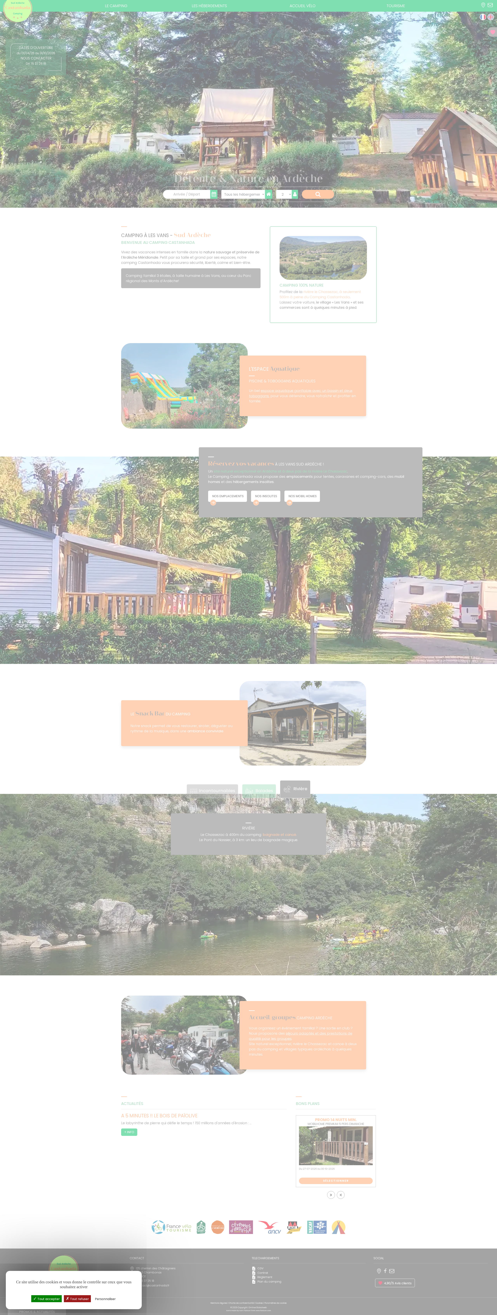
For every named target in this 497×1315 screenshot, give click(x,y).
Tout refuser (79, 1299)
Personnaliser (105, 1299)
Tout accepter (48, 1299)
